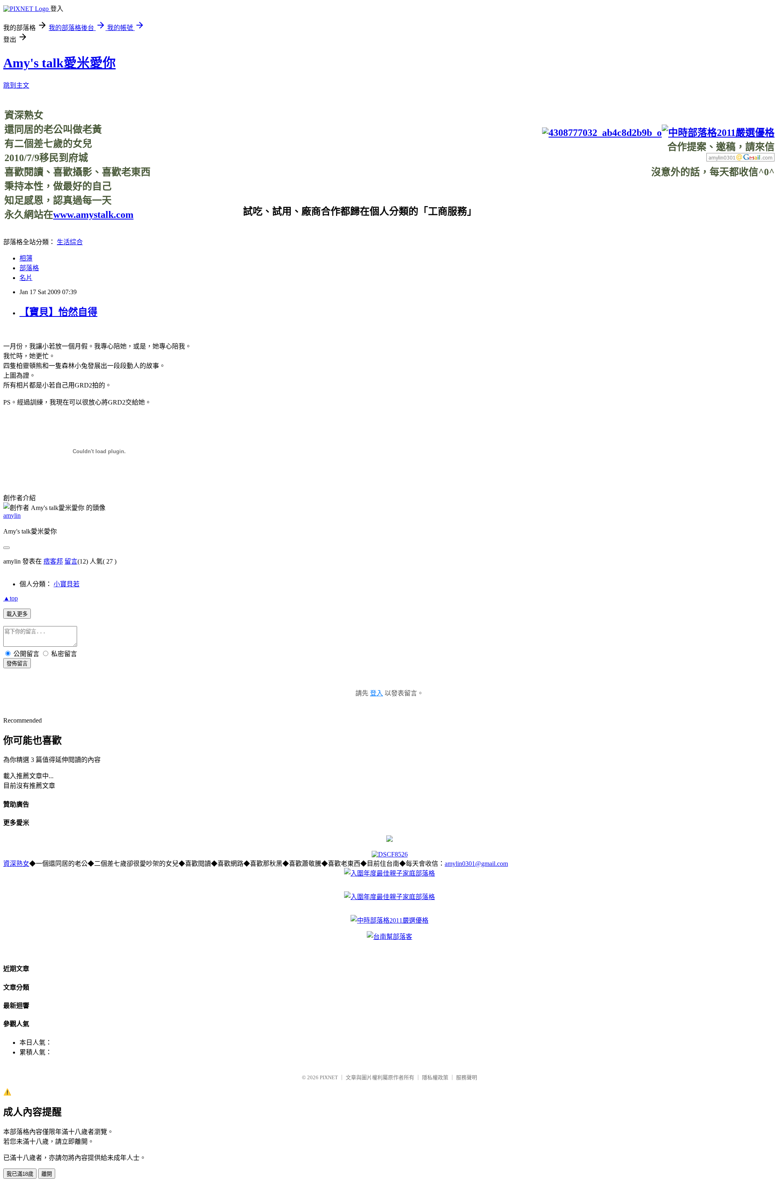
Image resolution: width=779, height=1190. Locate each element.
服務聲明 (466, 1077)
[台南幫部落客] (389, 936)
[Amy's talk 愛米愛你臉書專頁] (602, 132)
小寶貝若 (67, 584)
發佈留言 (17, 664)
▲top (10, 598)
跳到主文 (16, 85)
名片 (25, 277)
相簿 (25, 258)
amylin (12, 515)
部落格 (29, 268)
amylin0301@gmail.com (476, 863)
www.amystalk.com (93, 214)
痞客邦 (53, 561)
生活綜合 (70, 242)
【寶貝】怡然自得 (58, 312)
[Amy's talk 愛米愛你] (389, 839)
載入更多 (17, 614)
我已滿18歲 (19, 1174)
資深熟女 (16, 863)
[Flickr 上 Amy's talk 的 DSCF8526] (390, 854)
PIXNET (329, 1077)
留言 (71, 561)
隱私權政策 (435, 1077)
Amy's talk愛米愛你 (59, 63)
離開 (46, 1174)
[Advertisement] (627, 196)
